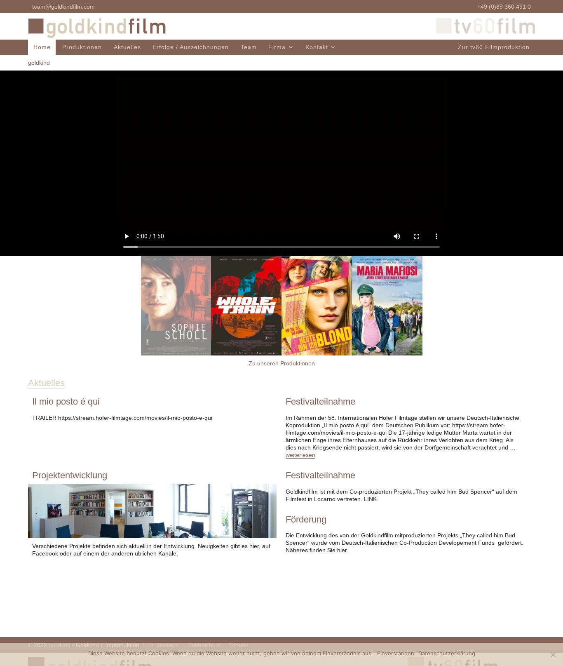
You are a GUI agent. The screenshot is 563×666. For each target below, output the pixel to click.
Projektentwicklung (69, 475)
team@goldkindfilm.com (63, 6)
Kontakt (316, 47)
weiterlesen (300, 455)
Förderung (306, 519)
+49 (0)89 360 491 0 (504, 6)
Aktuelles (127, 47)
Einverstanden (395, 653)
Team (249, 47)
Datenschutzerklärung (446, 653)
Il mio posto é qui (66, 401)
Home (42, 47)
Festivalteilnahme (320, 401)
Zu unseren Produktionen (282, 363)
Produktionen (82, 47)
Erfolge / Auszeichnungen (190, 47)
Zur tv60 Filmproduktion (494, 47)
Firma (277, 47)
